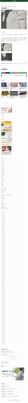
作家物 (3, 119)
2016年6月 (3, 330)
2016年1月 (3, 339)
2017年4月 (3, 316)
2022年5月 (3, 224)
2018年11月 (3, 292)
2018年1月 (3, 304)
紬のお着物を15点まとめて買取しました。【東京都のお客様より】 (10, 397)
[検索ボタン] (27, 1)
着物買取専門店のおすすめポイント (6, 386)
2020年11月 (3, 250)
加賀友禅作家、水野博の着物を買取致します (7, 391)
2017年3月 (3, 318)
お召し (3, 160)
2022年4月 (3, 226)
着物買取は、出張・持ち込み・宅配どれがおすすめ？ (8, 389)
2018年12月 (3, 290)
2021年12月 (3, 233)
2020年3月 (3, 264)
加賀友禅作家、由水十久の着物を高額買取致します (8, 394)
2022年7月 (3, 221)
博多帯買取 (3, 174)
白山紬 (3, 193)
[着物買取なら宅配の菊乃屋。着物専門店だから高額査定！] (14, 1)
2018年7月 (3, 299)
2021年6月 (3, 238)
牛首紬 (3, 191)
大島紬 (3, 179)
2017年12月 (3, 306)
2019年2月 (3, 287)
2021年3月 (3, 243)
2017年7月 (3, 313)
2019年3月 (3, 285)
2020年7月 (3, 257)
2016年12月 (3, 323)
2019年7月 (3, 278)
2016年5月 (3, 332)
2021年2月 (3, 245)
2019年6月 (3, 280)
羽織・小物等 (4, 198)
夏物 (2, 177)
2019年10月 (3, 273)
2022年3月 (3, 228)
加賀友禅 (3, 172)
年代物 (3, 184)
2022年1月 (3, 231)
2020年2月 (3, 266)
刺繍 (2, 170)
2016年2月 (3, 337)
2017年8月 (3, 311)
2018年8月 (3, 297)
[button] (3, 73)
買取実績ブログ (4, 207)
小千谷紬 (3, 117)
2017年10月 (3, 309)
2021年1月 (3, 247)
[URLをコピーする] (25, 73)
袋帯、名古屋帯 (4, 203)
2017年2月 (3, 320)
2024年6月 (3, 214)
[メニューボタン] (1, 1)
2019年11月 (3, 271)
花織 (2, 200)
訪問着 (3, 205)
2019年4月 (3, 283)
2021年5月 (3, 240)
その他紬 (3, 165)
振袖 (2, 118)
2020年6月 (3, 259)
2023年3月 (3, 217)
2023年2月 (3, 219)
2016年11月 (3, 325)
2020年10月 (3, 252)
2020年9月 (3, 254)
